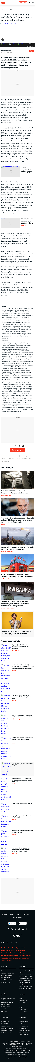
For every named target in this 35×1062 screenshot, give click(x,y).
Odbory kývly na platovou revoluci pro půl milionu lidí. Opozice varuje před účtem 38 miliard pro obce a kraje (17, 520)
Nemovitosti (9, 953)
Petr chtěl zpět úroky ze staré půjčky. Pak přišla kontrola (22, 764)
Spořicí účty (22, 1024)
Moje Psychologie (6, 948)
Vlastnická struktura (22, 1054)
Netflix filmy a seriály (6, 1033)
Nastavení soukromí (12, 1054)
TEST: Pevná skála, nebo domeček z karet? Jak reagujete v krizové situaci (22, 716)
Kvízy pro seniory (5, 977)
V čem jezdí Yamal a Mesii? (7, 975)
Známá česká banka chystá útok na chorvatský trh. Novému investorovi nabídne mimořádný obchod (15, 604)
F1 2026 (21, 1007)
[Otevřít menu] (32, 2)
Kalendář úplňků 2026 (6, 980)
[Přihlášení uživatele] (29, 2)
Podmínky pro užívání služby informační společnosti (17, 1050)
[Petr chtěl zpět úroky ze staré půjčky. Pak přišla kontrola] (6, 768)
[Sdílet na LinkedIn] (23, 446)
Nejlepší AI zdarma (5, 1026)
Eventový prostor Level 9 (14, 958)
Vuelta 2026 (10, 960)
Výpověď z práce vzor (6, 1009)
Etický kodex (9, 1058)
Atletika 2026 (22, 1009)
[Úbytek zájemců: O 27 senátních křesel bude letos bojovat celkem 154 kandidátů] (6, 653)
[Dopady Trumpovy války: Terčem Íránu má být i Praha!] (6, 821)
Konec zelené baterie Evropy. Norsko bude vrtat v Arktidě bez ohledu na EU (17, 548)
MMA (20, 998)
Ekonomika (22, 1017)
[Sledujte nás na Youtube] (23, 929)
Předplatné (27, 914)
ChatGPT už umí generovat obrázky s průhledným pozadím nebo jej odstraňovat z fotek (22, 739)
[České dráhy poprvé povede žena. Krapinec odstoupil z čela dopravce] (17, 480)
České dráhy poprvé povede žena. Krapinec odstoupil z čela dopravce (14, 492)
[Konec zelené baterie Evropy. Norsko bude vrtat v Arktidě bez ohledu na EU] (17, 536)
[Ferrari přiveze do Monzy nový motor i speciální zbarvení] (6, 837)
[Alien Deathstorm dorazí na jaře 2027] (6, 808)
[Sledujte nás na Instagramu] (19, 929)
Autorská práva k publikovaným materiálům (17, 1048)
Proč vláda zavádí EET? (6, 1004)
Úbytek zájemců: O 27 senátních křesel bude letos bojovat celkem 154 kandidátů (22, 646)
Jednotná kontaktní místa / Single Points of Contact (17, 1056)
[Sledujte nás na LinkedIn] (8, 929)
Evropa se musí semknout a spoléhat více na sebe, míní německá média (27, 221)
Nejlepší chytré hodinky (7, 1028)
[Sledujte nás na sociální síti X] (12, 929)
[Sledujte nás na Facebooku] (15, 929)
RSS (14, 917)
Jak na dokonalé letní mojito (26, 986)
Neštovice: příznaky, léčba (7, 973)
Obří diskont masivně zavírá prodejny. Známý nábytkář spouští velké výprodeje (17, 575)
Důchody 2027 (22, 1028)
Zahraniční (9, 10)
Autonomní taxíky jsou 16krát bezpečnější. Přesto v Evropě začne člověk (21, 696)
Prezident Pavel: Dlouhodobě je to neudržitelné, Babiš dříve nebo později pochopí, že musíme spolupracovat (23, 666)
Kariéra (20, 917)
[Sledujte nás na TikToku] (26, 929)
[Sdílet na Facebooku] (12, 446)
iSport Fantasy (10, 950)
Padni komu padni (5, 1006)
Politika (3, 994)
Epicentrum (4, 971)
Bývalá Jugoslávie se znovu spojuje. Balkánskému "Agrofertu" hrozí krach (27, 169)
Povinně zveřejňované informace (21, 1058)
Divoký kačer (4, 1011)
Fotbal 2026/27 (23, 1000)
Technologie (4, 1017)
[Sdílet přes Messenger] (19, 446)
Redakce (12, 914)
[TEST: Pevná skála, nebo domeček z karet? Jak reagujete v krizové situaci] (6, 724)
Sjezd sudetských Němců (7, 1002)
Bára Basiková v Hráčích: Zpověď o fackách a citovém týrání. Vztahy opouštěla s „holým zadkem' (21, 849)
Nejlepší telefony (5, 1024)
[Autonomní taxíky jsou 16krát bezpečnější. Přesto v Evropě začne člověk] (6, 703)
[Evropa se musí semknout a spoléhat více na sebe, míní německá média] (10, 223)
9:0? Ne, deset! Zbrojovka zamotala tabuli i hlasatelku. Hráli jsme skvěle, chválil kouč (22, 780)
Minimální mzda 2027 (24, 1030)
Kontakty (4, 914)
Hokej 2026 (22, 1003)
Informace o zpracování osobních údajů (14, 1052)
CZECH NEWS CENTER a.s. (23, 1041)
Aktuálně (4, 966)
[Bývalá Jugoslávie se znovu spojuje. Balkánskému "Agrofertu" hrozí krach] (10, 171)
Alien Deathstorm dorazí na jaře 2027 (22, 803)
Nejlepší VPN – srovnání (7, 1030)
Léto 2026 (22, 966)
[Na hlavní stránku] (3, 2)
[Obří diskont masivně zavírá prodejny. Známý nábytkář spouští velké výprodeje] (17, 563)
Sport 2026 (22, 994)
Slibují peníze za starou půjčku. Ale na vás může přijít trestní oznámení (16, 632)
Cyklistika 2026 (23, 1012)
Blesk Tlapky (15, 948)
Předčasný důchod (23, 1021)
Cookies (27, 1052)
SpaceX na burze (5, 1021)
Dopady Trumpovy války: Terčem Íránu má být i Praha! (23, 816)
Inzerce (19, 914)
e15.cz (2, 10)
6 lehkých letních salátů (25, 988)
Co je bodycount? (5, 982)
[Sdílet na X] (15, 446)
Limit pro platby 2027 (24, 1026)
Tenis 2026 (21, 1005)
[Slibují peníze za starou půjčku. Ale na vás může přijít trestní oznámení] (17, 620)
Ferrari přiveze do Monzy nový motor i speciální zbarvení (23, 831)
